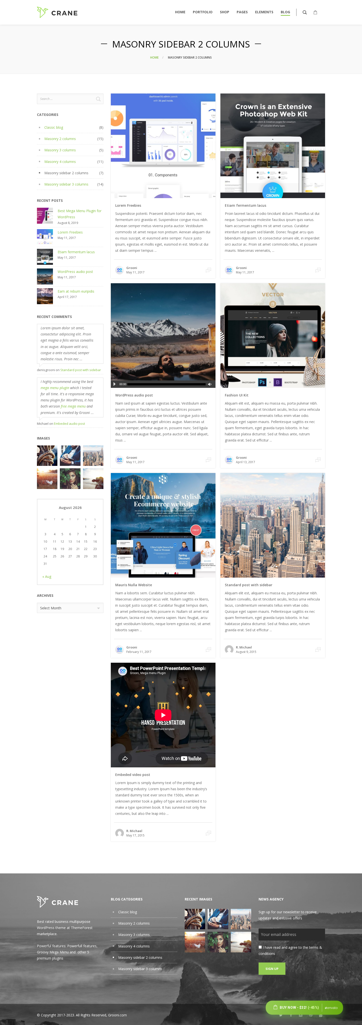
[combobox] (70, 608)
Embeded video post (132, 774)
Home (154, 57)
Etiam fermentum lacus (76, 252)
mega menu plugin (55, 387)
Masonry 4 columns (60, 161)
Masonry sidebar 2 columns (66, 173)
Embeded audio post (69, 423)
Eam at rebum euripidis (76, 291)
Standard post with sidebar (80, 370)
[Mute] (210, 384)
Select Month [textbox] (50, 608)
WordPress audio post (75, 271)
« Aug (46, 576)
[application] (163, 384)
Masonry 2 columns (60, 138)
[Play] (114, 384)
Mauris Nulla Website (133, 585)
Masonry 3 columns (60, 150)
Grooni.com (117, 1015)
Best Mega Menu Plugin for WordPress (79, 213)
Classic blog (53, 127)
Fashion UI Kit (236, 395)
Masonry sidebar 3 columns (66, 184)
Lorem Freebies (70, 232)
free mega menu (73, 406)
